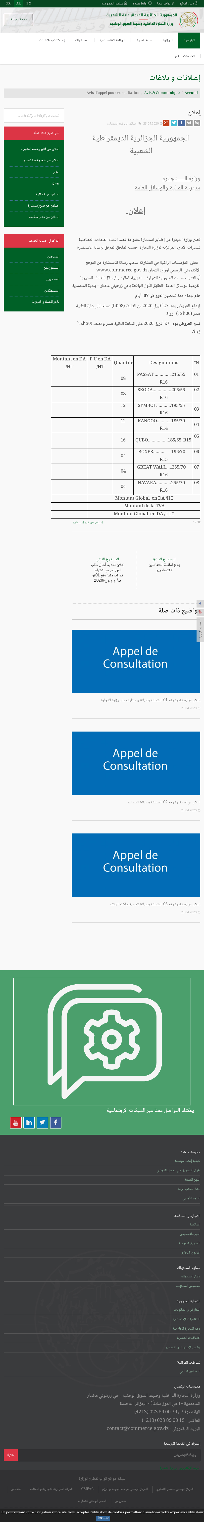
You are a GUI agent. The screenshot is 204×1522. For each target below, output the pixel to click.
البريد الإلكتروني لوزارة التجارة (180, 1468)
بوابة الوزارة (18, 19)
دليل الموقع (187, 3)
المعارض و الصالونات (187, 1310)
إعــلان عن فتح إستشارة (122, 123)
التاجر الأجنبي (191, 1199)
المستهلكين (51, 291)
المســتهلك (82, 40)
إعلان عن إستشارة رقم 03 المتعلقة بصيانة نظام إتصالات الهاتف (155, 904)
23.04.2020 (151, 123)
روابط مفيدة (140, 3)
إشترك (10, 1455)
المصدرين (52, 279)
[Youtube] (200, 612)
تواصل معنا (164, 3)
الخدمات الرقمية (184, 56)
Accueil (191, 93)
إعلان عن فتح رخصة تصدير (40, 161)
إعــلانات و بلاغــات (52, 40)
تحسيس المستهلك (188, 1286)
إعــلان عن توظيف (47, 195)
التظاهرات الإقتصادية (186, 1319)
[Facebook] (200, 604)
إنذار (56, 172)
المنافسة (195, 1225)
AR (18, 3)
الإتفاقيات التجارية (188, 1338)
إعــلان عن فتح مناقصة (44, 217)
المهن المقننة (192, 1180)
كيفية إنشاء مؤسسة (187, 1161)
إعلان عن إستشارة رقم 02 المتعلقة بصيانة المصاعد (163, 802)
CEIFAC (87, 1489)
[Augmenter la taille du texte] (197, 123)
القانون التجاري (190, 1253)
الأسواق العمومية (189, 1244)
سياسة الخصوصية (112, 3)
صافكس (16, 1489)
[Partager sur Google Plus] (166, 123)
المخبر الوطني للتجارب (92, 1501)
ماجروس (120, 1501)
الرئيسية (189, 40)
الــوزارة (168, 40)
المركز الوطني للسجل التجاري (175, 1489)
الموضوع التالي (107, 570)
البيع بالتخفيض (190, 1234)
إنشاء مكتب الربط (188, 1189)
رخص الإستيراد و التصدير (183, 1347)
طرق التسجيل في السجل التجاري (178, 1171)
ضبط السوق (144, 40)
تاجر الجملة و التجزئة (45, 302)
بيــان (55, 183)
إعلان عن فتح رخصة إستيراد (40, 149)
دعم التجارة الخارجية (186, 1329)
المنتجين (53, 257)
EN (28, 3)
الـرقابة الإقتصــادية (112, 40)
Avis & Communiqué (162, 93)
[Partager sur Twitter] (174, 123)
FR (8, 3)
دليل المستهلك (190, 1277)
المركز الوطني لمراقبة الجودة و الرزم (125, 1489)
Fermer (103, 1518)
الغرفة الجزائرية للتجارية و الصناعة (51, 1489)
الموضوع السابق (164, 565)
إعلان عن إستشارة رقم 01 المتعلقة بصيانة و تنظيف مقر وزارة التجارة (150, 700)
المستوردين (51, 268)
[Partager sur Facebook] (181, 123)
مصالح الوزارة (200, 630)
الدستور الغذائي (189, 1371)
